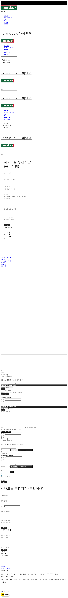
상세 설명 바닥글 (6, 261)
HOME (6, 16)
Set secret (4, 453)
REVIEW (6, 22)
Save (11, 455)
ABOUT (6, 19)
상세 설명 (3, 259)
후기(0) (3, 262)
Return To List (4, 455)
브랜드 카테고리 (8, 17)
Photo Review (7, 391)
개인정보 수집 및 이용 (8, 380)
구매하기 (3, 482)
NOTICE (6, 24)
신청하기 (3, 549)
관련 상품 (3, 266)
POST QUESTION (5, 431)
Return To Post (5, 472)
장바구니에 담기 (5, 530)
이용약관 (3, 566)
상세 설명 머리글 (6, 257)
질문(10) (3, 264)
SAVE (2, 389)
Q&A (5, 20)
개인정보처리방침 (5, 568)
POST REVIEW (4, 394)
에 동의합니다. (12, 380)
